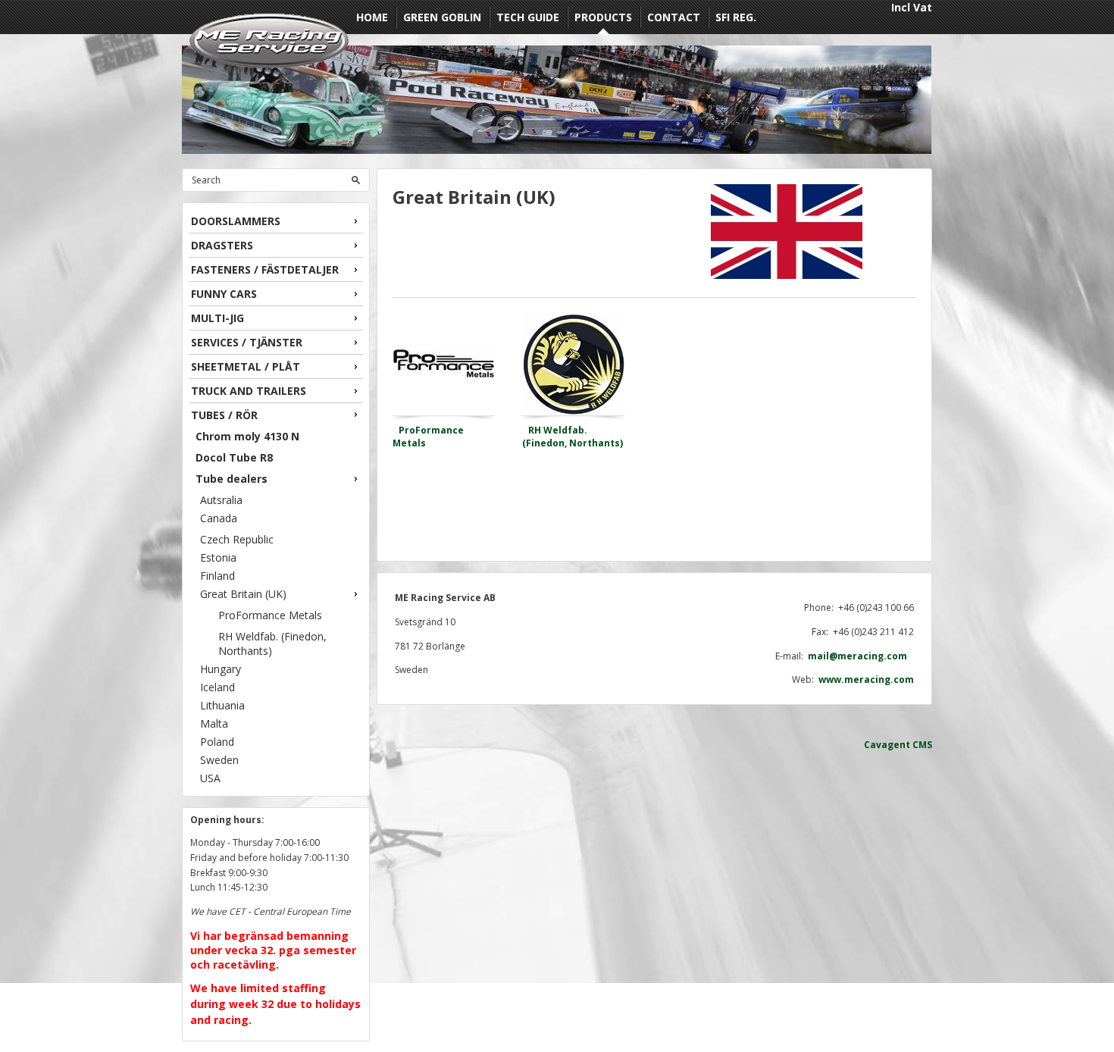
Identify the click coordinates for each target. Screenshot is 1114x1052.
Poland (217, 741)
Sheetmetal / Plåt (245, 366)
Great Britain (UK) (243, 594)
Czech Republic (237, 539)
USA (210, 778)
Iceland (217, 687)
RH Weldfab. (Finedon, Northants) (272, 643)
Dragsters (222, 245)
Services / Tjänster (246, 342)
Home (372, 17)
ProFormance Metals (270, 615)
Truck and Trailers (248, 391)
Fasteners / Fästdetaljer (265, 269)
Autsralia (221, 500)
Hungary (220, 669)
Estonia (218, 557)
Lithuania (222, 705)
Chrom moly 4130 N (247, 436)
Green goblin (442, 17)
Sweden (219, 760)
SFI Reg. (735, 17)
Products (603, 17)
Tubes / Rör (224, 415)
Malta (214, 723)
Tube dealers (232, 478)
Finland (217, 575)
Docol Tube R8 (234, 457)
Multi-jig (217, 318)
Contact (673, 17)
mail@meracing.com (861, 656)
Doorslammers (235, 221)
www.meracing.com (866, 679)
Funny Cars (224, 293)
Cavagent (887, 744)
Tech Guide (527, 17)
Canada (218, 518)
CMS (922, 744)
